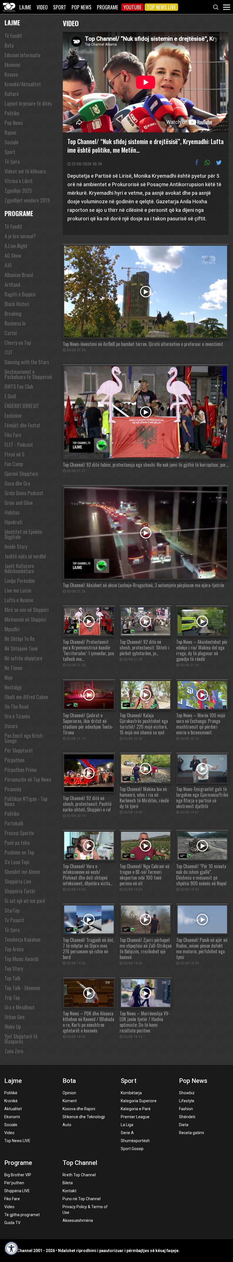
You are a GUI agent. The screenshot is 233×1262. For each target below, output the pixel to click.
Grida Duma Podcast (24, 493)
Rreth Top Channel (79, 1175)
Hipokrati (13, 522)
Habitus (12, 512)
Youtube (133, 7)
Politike (12, 113)
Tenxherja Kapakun (22, 939)
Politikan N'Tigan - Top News (26, 801)
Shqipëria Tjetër (20, 891)
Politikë (10, 1093)
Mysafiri (12, 629)
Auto (67, 1124)
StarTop (12, 910)
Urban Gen (14, 1017)
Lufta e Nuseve (19, 600)
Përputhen (14, 760)
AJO (8, 265)
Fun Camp (14, 464)
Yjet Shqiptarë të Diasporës (21, 1038)
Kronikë (11, 1101)
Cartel (11, 333)
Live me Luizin (18, 590)
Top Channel (80, 1162)
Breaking (13, 313)
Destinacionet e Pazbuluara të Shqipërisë (28, 374)
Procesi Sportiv (19, 833)
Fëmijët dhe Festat (22, 425)
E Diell (10, 396)
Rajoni (10, 132)
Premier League (135, 1117)
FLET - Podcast (19, 444)
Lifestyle (186, 1101)
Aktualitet (13, 1109)
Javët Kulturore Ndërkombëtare (19, 568)
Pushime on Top (19, 852)
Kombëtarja (131, 1093)
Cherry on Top (18, 342)
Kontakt (69, 1191)
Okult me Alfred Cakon (26, 696)
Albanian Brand (19, 274)
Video (42, 7)
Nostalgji (13, 687)
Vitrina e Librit (19, 181)
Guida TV (12, 1222)
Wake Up (13, 1026)
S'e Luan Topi (17, 862)
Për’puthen (14, 1183)
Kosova (11, 74)
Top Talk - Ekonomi (22, 987)
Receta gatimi (191, 1132)
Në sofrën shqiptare (23, 658)
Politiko (12, 813)
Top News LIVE (161, 7)
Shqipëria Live (18, 881)
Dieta (183, 1124)
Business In (15, 323)
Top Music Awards (22, 958)
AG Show (13, 255)
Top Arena (14, 949)
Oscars (11, 726)
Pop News (81, 7)
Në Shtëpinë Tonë (21, 648)
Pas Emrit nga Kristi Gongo (24, 738)
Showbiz (187, 1093)
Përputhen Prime (21, 769)
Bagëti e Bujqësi (20, 294)
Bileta (68, 1183)
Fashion (186, 1109)
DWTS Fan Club (19, 386)
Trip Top (12, 997)
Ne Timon (13, 667)
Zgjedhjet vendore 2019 (27, 200)
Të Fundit (13, 35)
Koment (70, 1101)
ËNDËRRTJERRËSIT (22, 405)
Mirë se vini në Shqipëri (27, 609)
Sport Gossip (132, 1148)
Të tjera (12, 161)
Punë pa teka (17, 842)
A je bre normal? (20, 236)
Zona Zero (14, 1051)
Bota (9, 45)
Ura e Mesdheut (20, 1007)
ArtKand (12, 284)
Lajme (25, 7)
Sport (59, 7)
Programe (107, 7)
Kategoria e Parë (136, 1109)
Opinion (69, 1093)
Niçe (9, 677)
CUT (9, 352)
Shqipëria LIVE (17, 1191)
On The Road (16, 706)
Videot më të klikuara (25, 171)
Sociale (11, 142)
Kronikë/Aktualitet (23, 84)
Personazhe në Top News (28, 779)
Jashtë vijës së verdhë (25, 556)
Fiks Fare (13, 435)
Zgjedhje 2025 (18, 190)
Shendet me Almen (22, 871)
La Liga (127, 1124)
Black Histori (17, 304)
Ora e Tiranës (17, 716)
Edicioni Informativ (22, 55)
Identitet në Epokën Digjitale (23, 534)
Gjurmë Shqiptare (21, 473)
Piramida (13, 789)
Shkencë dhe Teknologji (84, 1117)
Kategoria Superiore (139, 1101)
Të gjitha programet (22, 1214)
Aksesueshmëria (78, 1220)
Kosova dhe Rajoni (79, 1109)
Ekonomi (12, 64)
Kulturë (12, 93)
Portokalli (14, 823)
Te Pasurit (14, 920)
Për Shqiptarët (19, 750)
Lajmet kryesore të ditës (28, 103)
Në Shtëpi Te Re (20, 638)
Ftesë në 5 (14, 454)
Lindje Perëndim (20, 580)
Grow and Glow (19, 502)
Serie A (127, 1132)
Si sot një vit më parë (25, 900)
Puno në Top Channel (82, 1199)
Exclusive (13, 415)
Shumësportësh (135, 1140)
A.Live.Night (16, 245)
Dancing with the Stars (27, 362)
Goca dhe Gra (17, 483)
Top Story (14, 968)
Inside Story (16, 546)
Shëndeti (187, 1117)
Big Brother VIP (17, 1175)
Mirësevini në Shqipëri (25, 619)
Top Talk (12, 978)
